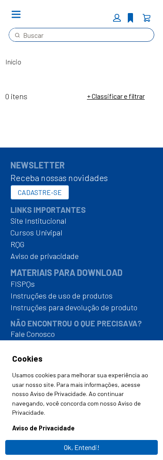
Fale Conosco (32, 334)
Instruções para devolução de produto (73, 307)
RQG (17, 244)
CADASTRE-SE (40, 192)
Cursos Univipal (36, 232)
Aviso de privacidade (44, 256)
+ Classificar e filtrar (116, 96)
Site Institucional (38, 220)
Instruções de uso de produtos (61, 295)
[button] (117, 18)
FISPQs (22, 284)
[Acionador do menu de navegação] (16, 14)
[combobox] (78, 34)
